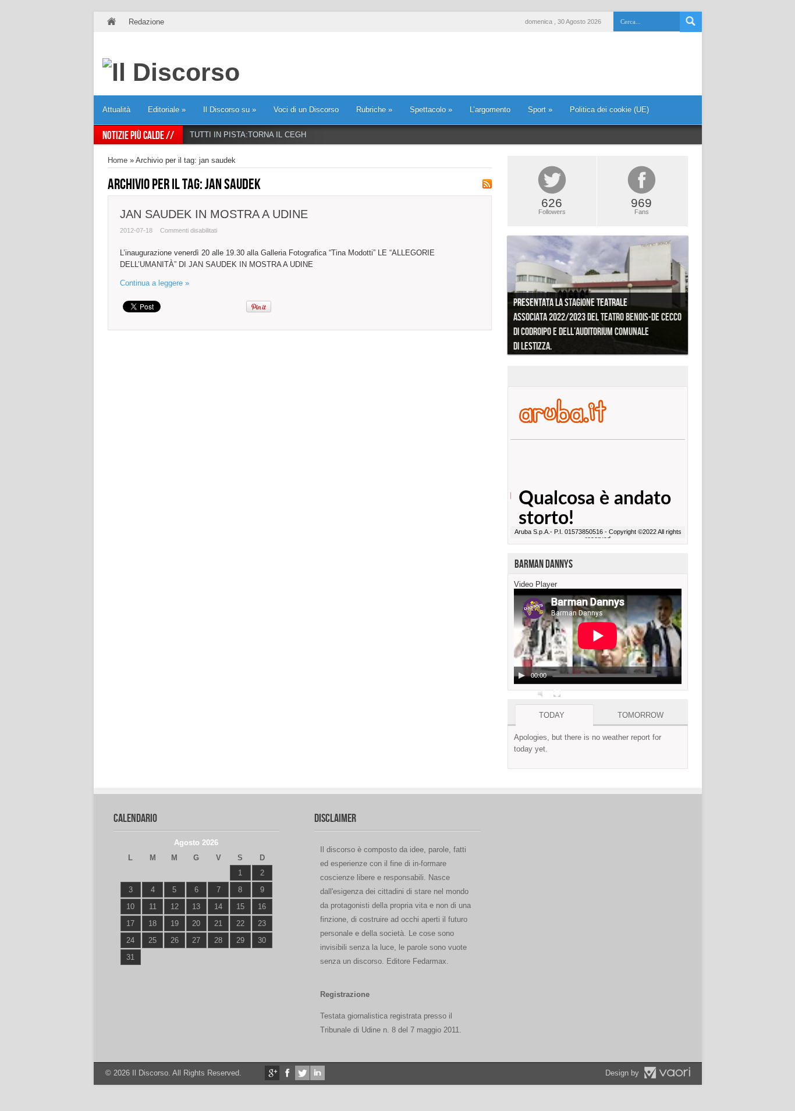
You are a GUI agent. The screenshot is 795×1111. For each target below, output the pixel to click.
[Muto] (541, 693)
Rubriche (374, 109)
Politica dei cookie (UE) (609, 109)
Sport (540, 109)
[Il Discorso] (171, 72)
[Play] (521, 675)
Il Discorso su (229, 109)
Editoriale (167, 109)
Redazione (146, 21)
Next (696, 298)
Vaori (667, 1072)
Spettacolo (431, 109)
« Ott (127, 971)
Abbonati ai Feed (487, 183)
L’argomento (490, 109)
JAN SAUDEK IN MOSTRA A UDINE (214, 214)
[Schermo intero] (557, 693)
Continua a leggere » (154, 283)
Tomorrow (640, 715)
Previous (498, 298)
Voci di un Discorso (306, 109)
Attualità (116, 109)
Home (111, 22)
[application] (598, 636)
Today (552, 715)
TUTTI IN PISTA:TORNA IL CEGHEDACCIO (265, 134)
